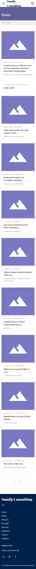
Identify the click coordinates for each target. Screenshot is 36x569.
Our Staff (5, 523)
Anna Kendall (8, 127)
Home (4, 512)
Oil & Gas (8, 328)
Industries (6, 531)
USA (22, 136)
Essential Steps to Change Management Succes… (14, 323)
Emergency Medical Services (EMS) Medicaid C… (16, 226)
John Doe (7, 269)
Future (25, 467)
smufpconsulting (10, 84)
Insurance (11, 136)
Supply (19, 375)
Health (6, 136)
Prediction (10, 281)
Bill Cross (7, 62)
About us (5, 520)
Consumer (7, 423)
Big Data (19, 467)
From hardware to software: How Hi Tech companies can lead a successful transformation (18, 68)
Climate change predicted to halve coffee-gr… (18, 273)
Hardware (7, 74)
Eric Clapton (8, 221)
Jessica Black (9, 366)
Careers (5, 535)
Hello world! (9, 88)
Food (5, 281)
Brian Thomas (9, 174)
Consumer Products (23, 278)
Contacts (5, 539)
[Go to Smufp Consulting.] (3, 23)
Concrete (6, 375)
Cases (4, 516)
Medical (17, 136)
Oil (4, 328)
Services (5, 527)
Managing (14, 423)
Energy (12, 375)
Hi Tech (12, 74)
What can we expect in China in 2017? (16, 370)
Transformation (27, 74)
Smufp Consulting (17, 499)
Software (19, 74)
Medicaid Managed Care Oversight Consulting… (14, 178)
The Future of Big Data (13, 464)
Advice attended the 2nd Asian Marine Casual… (16, 131)
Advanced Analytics (10, 278)
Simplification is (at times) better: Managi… (17, 417)
